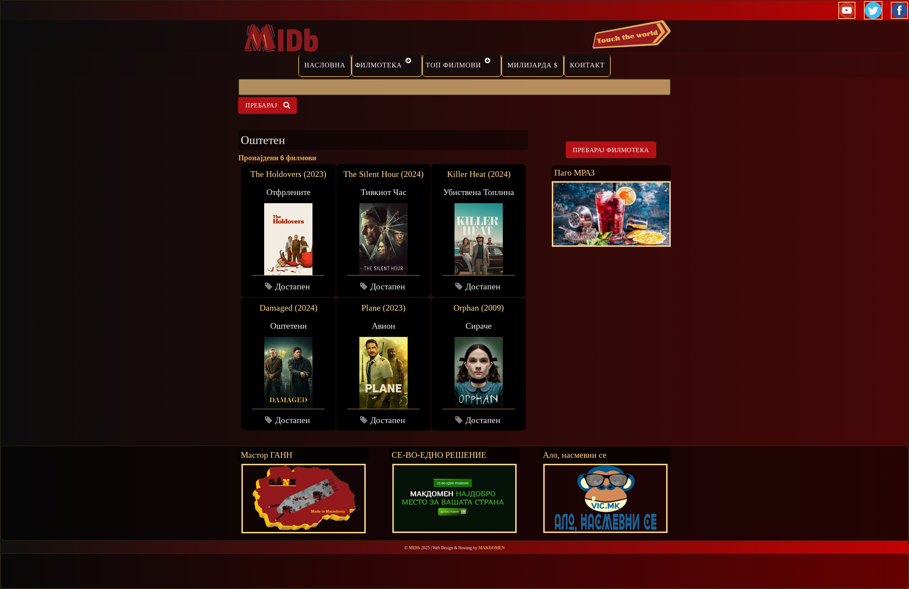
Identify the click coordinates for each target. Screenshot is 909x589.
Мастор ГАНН (266, 455)
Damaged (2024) (288, 307)
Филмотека (378, 65)
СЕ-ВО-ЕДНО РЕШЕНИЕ (439, 455)
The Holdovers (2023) (288, 174)
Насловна (324, 65)
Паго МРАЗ (574, 172)
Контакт (587, 65)
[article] (288, 230)
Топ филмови (453, 65)
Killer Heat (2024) (479, 174)
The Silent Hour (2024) (383, 174)
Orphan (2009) (478, 307)
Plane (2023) (383, 307)
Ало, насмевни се (574, 455)
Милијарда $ (532, 65)
